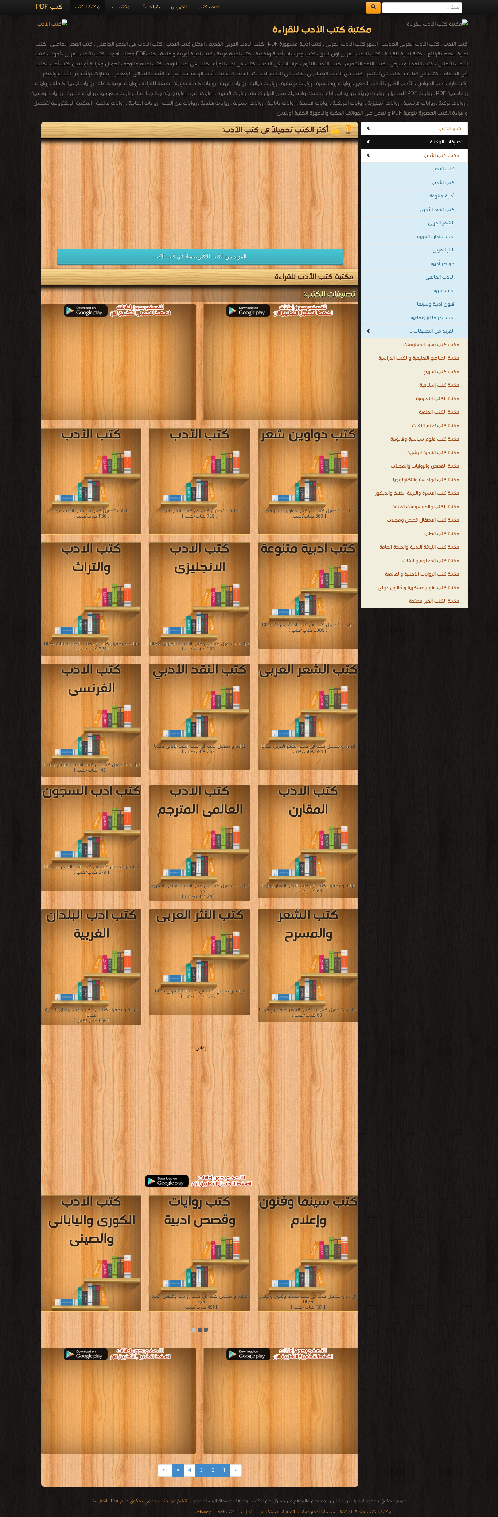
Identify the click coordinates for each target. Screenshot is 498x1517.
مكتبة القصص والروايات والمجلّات (425, 466)
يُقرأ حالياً (151, 7)
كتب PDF (49, 7)
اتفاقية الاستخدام (277, 1512)
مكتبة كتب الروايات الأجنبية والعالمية (422, 574)
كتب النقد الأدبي (437, 209)
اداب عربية (443, 290)
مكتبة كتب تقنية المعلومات (431, 344)
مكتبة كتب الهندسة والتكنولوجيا (426, 479)
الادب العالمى (439, 277)
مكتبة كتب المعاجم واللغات (430, 560)
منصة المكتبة (352, 1512)
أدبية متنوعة (441, 196)
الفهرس (179, 7)
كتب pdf (226, 1512)
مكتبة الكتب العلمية (439, 412)
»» (165, 1470)
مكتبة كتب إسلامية (439, 385)
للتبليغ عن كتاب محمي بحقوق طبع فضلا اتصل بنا (140, 1501)
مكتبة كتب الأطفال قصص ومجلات (423, 520)
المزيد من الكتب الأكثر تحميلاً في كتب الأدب (199, 257)
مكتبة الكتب (87, 7)
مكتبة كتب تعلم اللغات (435, 425)
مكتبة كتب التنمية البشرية (433, 452)
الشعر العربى (441, 223)
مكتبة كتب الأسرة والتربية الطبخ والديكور (417, 493)
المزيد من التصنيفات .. (432, 331)
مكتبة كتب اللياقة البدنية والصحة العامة (419, 547)
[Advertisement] (118, 190)
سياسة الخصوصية (319, 1512)
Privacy (203, 1512)
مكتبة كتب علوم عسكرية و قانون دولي (418, 587)
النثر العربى (443, 250)
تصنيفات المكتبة (446, 142)
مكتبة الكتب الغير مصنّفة (434, 601)
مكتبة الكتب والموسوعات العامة (425, 506)
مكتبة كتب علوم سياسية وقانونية (424, 439)
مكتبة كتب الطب (441, 533)
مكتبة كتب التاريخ (441, 371)
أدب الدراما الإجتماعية (432, 317)
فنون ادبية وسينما (435, 304)
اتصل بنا (244, 1512)
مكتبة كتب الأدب (441, 155)
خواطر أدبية (442, 263)
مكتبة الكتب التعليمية (437, 398)
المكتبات (123, 7)
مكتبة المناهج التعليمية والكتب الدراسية (418, 358)
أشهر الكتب (450, 128)
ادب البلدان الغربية (435, 236)
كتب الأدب (443, 169)
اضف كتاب (208, 7)
